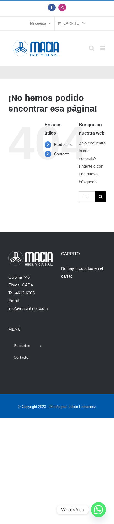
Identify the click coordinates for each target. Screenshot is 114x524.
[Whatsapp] (98, 509)
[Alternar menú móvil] (103, 48)
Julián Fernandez (82, 407)
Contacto (62, 154)
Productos (63, 144)
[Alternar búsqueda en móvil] (91, 48)
